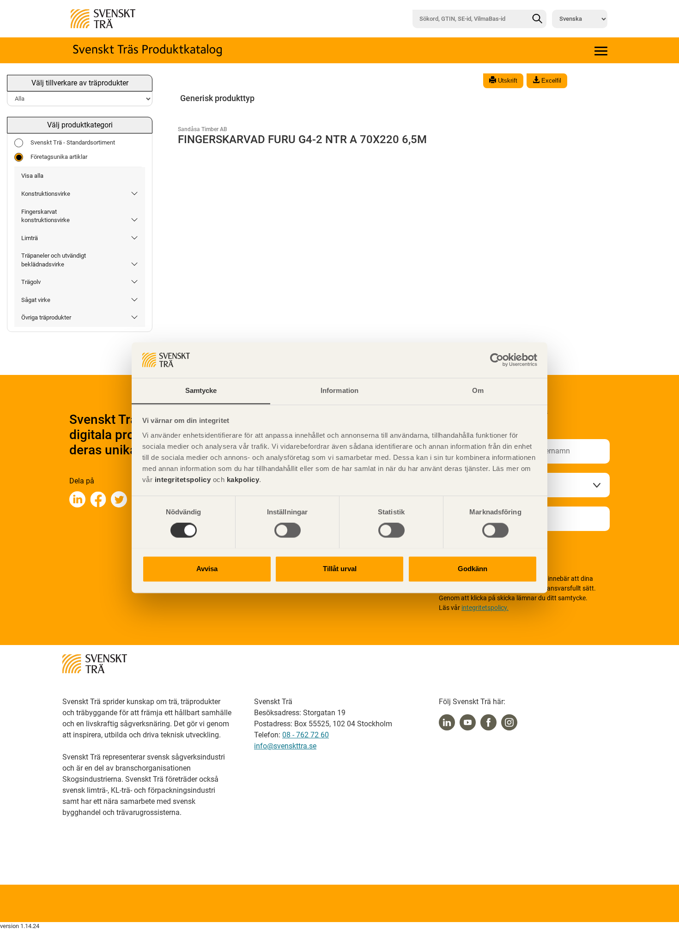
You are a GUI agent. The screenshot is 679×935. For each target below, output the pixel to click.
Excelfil (550, 80)
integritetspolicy (181, 479)
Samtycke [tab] (201, 390)
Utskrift (506, 80)
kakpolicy (243, 479)
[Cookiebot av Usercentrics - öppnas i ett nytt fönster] (496, 360)
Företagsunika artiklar (58, 156)
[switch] (287, 530)
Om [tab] (478, 390)
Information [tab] (339, 390)
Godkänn (472, 569)
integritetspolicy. (485, 607)
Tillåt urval (340, 569)
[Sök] (537, 19)
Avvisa (207, 569)
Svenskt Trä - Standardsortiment (72, 142)
